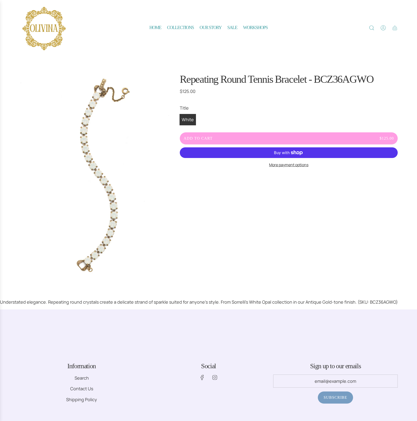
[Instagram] (215, 377)
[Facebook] (202, 377)
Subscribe (335, 397)
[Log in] (383, 28)
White (188, 119)
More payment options (288, 164)
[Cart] (395, 28)
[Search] (371, 28)
